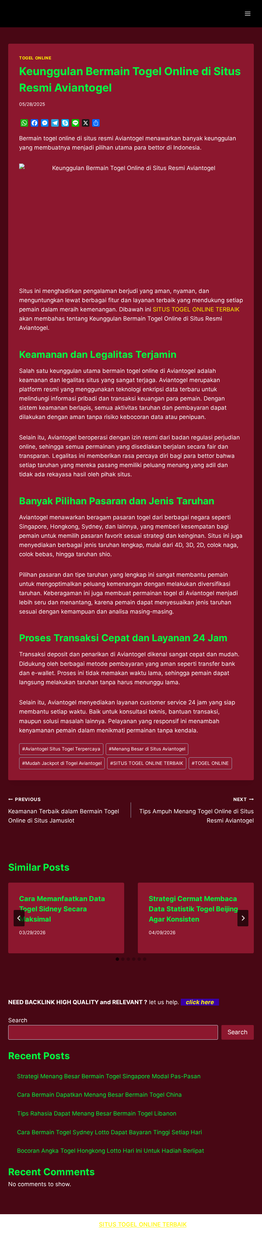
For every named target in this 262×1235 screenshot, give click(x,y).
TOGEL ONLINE (35, 57)
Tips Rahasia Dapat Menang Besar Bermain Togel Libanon (96, 1113)
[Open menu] (247, 13)
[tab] (117, 959)
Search (17, 1020)
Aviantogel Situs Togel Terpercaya (61, 749)
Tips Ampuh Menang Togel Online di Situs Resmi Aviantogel (196, 810)
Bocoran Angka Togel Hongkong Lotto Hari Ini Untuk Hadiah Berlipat (110, 1150)
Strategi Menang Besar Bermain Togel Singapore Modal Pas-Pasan (109, 1076)
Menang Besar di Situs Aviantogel (147, 749)
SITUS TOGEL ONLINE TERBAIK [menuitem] (196, 309)
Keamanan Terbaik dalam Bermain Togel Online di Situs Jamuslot (63, 810)
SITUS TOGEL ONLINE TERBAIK (146, 763)
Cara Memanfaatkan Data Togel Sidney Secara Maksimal (62, 909)
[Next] (242, 918)
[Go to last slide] (19, 918)
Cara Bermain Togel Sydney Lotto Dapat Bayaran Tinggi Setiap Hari (109, 1132)
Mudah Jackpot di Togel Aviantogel (62, 763)
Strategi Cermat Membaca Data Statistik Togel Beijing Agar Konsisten (193, 909)
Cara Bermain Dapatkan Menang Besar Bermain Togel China (99, 1094)
